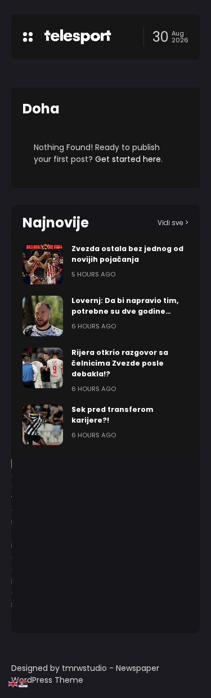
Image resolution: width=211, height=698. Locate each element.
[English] (13, 683)
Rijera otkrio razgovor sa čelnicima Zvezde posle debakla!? (119, 363)
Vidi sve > (173, 222)
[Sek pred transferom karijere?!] (43, 425)
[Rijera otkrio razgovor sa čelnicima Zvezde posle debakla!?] (43, 368)
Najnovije (56, 222)
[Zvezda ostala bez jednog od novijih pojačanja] (43, 264)
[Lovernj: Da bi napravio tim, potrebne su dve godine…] (43, 316)
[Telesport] (77, 36)
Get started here (128, 159)
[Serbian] (24, 683)
